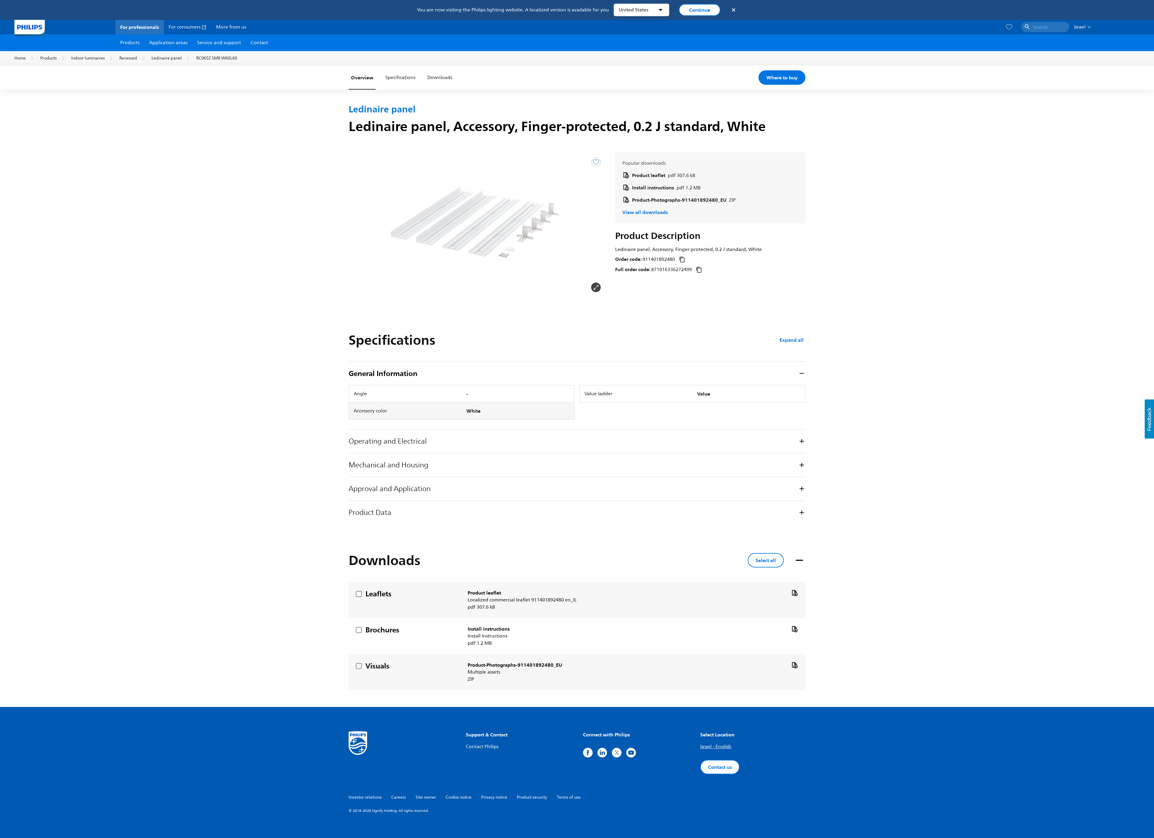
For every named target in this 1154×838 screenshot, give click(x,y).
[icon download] (794, 593)
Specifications (400, 77)
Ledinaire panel (166, 58)
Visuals (377, 665)
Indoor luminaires (88, 58)
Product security (532, 797)
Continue (699, 10)
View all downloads (645, 212)
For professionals (139, 27)
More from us (231, 27)
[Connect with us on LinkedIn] (602, 752)
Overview (362, 77)
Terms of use (569, 797)
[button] (358, 225)
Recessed (128, 58)
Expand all (792, 340)
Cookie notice (459, 797)
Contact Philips (482, 747)
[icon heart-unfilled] (1009, 27)
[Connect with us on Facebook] (588, 752)
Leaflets (378, 593)
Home (20, 58)
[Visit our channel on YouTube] (631, 752)
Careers (398, 797)
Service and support (219, 43)
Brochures (382, 629)
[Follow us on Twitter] (616, 752)
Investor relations (365, 797)
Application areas (168, 43)
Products (129, 43)
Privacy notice (494, 797)
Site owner (426, 797)
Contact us (720, 767)
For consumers (185, 27)
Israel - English (715, 747)
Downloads (439, 77)
